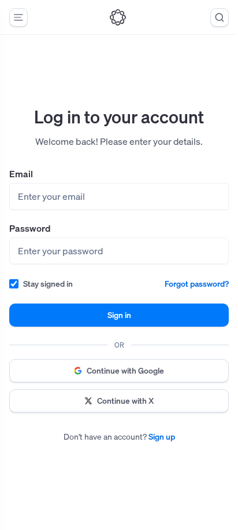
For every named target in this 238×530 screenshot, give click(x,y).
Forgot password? (197, 283)
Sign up (161, 436)
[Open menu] (18, 17)
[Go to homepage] (118, 17)
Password (30, 228)
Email (21, 173)
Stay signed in (48, 283)
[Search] (219, 17)
